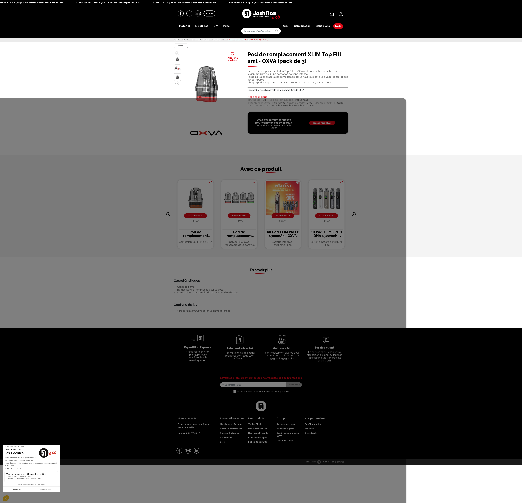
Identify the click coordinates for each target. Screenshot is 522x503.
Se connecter (322, 122)
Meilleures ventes (257, 428)
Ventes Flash (255, 424)
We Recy (309, 428)
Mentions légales (285, 428)
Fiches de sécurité (257, 442)
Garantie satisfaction (231, 428)
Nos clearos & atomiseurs (200, 40)
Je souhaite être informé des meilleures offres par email (263, 391)
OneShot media (313, 424)
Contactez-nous (284, 440)
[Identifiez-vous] (341, 14)
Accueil (176, 40)
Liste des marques (258, 437)
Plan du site (226, 437)
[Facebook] (181, 13)
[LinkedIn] (198, 13)
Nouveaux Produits (258, 433)
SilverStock (311, 433)
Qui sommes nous (285, 424)
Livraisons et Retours (231, 424)
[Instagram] (189, 13)
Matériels (185, 40)
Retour (181, 46)
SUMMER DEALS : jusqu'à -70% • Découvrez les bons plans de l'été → (33, 3)
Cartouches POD (218, 40)
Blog (209, 13)
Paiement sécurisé (230, 433)
